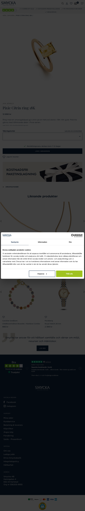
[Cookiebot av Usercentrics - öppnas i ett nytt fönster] (72, 235)
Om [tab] (70, 242)
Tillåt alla (69, 274)
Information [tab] (42, 242)
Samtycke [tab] (15, 242)
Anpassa (40, 274)
